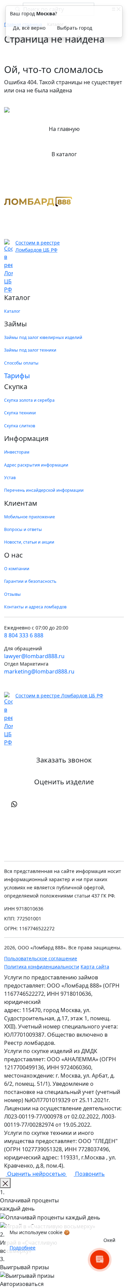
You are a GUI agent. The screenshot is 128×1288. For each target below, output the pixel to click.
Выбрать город (74, 28)
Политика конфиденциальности (41, 966)
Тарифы (17, 375)
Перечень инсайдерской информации (44, 490)
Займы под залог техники (30, 350)
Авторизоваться (22, 1284)
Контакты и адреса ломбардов (35, 607)
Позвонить (89, 1174)
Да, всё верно (29, 28)
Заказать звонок (64, 760)
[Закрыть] (5, 1183)
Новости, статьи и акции (29, 542)
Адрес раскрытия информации (36, 465)
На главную (64, 129)
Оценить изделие (64, 781)
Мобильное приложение (29, 517)
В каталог (64, 154)
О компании (16, 569)
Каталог (12, 311)
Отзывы (12, 594)
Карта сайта (95, 966)
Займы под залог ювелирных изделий (43, 337)
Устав (10, 477)
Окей (109, 1240)
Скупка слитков (19, 426)
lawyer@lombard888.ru (34, 656)
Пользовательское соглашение (40, 958)
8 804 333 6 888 (23, 635)
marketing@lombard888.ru (39, 671)
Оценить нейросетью (36, 1174)
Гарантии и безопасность (30, 581)
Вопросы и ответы (23, 529)
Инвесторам (16, 452)
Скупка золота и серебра (29, 400)
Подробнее (22, 1247)
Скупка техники (20, 413)
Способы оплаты (21, 363)
